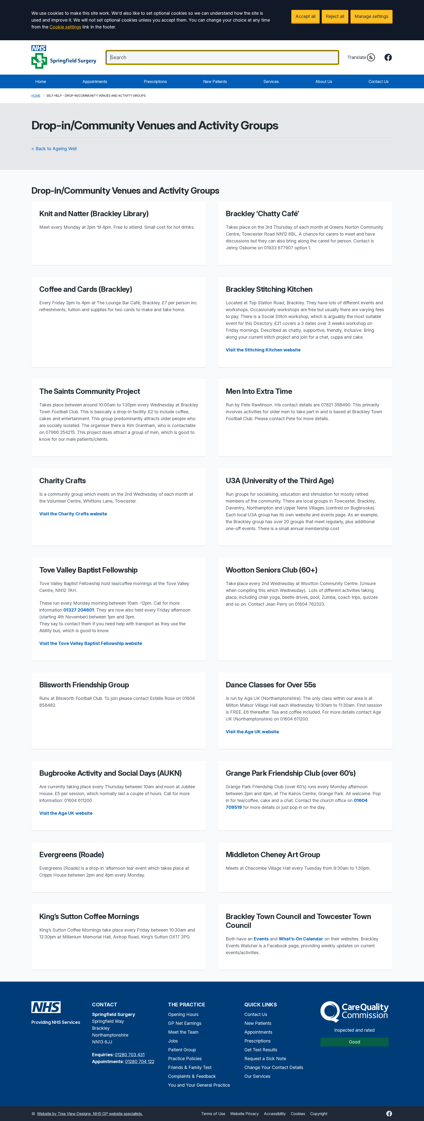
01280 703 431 (130, 1054)
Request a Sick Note (265, 1058)
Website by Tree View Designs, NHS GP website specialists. (90, 1113)
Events (261, 938)
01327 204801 (78, 610)
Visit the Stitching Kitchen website (263, 349)
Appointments (94, 81)
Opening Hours (183, 1014)
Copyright (318, 1113)
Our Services (257, 1076)
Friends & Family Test (190, 1067)
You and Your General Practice (199, 1085)
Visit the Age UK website (252, 731)
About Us (323, 81)
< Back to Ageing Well (54, 148)
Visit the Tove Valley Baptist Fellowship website (90, 643)
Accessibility (275, 1113)
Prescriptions (155, 81)
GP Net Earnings (184, 1023)
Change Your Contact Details (273, 1067)
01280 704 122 (139, 1061)
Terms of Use (213, 1113)
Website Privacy (244, 1113)
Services (271, 81)
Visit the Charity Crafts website (73, 513)
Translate (356, 57)
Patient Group (182, 1049)
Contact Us (379, 81)
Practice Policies (185, 1058)
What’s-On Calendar (301, 938)
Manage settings (371, 16)
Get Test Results (260, 1049)
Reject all (335, 16)
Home (40, 81)
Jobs (173, 1040)
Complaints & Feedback (192, 1076)
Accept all (305, 16)
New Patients (215, 81)
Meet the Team (183, 1032)
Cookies (298, 1113)
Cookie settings (65, 26)
